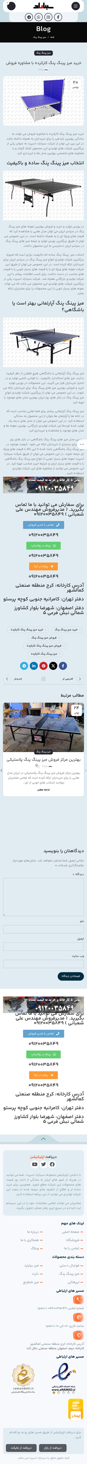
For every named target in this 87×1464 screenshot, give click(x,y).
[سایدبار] (82, 444)
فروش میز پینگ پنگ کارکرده (44, 646)
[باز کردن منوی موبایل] (75, 6)
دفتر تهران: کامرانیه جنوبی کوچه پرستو (43, 599)
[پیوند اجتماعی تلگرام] (29, 17)
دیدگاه (78, 874)
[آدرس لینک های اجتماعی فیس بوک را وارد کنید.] (58, 17)
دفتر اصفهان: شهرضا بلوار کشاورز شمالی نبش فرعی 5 (49, 610)
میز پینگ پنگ (39, 37)
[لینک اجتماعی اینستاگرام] (48, 17)
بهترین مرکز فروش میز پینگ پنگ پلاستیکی (43, 760)
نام (82, 921)
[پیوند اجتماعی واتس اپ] (39, 17)
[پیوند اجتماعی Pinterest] (43, 666)
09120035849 (43, 535)
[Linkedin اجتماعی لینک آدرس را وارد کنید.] (34, 666)
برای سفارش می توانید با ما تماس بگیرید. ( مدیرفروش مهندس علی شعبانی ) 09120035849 (49, 509)
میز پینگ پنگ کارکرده (44, 654)
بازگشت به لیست (43, 679)
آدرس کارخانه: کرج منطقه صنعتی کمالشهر (49, 588)
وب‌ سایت (78, 956)
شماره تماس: (60, 1308)
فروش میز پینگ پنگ (44, 638)
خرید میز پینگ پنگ (66, 630)
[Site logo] (44, 6)
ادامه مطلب (43, 790)
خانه (52, 37)
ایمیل (80, 939)
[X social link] (53, 666)
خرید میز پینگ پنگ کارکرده (27, 630)
